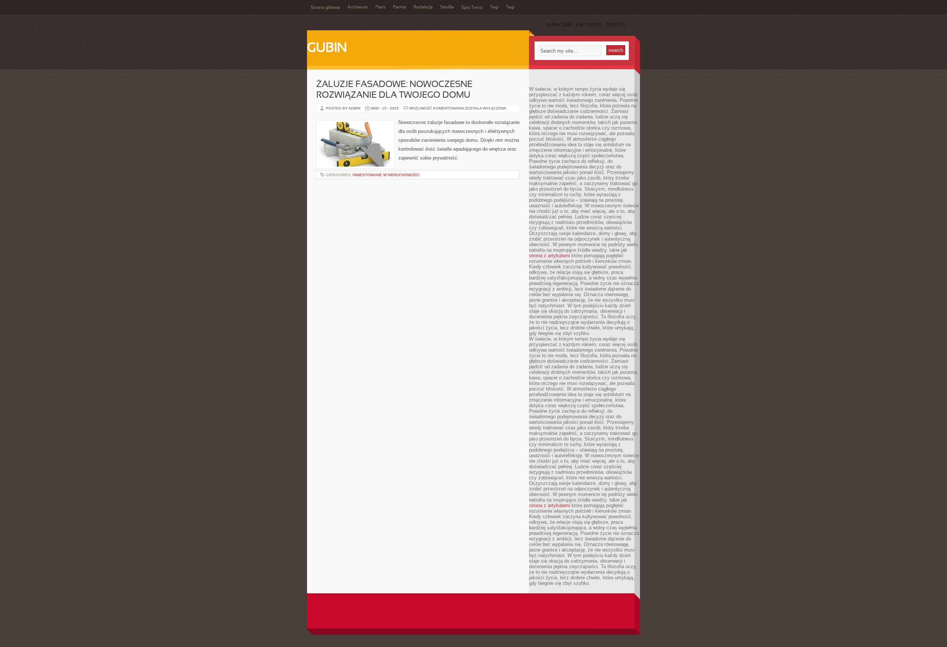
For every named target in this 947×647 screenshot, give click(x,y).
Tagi (494, 7)
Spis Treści (472, 8)
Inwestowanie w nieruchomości (386, 175)
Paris (380, 7)
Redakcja (423, 7)
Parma (399, 7)
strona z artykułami (549, 255)
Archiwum (357, 7)
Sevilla (447, 7)
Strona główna (325, 8)
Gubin (327, 48)
